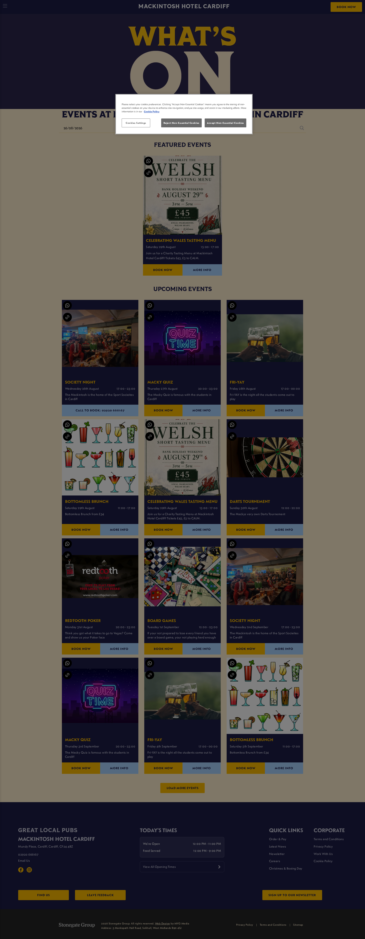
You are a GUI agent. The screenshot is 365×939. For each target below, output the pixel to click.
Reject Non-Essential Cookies (181, 122)
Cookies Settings (136, 122)
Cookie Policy (151, 111)
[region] (184, 114)
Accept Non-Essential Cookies (225, 122)
